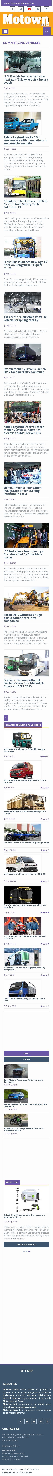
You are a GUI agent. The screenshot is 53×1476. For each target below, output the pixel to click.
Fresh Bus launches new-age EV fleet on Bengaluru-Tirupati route (25, 265)
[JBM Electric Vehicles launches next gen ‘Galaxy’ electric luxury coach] (23, 61)
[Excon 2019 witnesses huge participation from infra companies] (26, 598)
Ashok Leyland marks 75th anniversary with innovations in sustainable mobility (25, 140)
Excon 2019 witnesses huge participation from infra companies (23, 618)
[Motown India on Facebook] (12, 9)
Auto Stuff (12, 1182)
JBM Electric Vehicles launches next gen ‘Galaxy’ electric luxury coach (26, 79)
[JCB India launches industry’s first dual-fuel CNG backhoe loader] (26, 535)
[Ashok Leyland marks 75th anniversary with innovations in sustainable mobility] (23, 122)
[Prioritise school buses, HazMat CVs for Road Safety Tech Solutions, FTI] (23, 186)
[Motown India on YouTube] (29, 9)
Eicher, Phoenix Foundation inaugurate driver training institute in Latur (23, 491)
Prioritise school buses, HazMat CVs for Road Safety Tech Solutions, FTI (26, 204)
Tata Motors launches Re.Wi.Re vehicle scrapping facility (25, 318)
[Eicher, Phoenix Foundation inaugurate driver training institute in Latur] (23, 473)
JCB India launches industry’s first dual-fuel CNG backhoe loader (24, 554)
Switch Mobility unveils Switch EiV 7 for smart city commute (25, 370)
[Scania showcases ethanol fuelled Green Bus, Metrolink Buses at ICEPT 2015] (26, 663)
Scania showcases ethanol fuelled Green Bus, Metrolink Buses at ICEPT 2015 (24, 683)
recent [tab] (26, 1054)
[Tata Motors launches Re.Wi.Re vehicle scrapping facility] (23, 302)
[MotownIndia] (26, 20)
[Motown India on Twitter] (21, 9)
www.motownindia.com (23, 1407)
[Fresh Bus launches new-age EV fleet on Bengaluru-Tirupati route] (23, 247)
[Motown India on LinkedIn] (46, 9)
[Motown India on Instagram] (38, 9)
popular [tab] (26, 1059)
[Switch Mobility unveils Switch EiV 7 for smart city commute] (23, 354)
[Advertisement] (26, 1030)
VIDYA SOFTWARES (24, 1472)
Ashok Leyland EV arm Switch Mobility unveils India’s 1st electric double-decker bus (24, 430)
